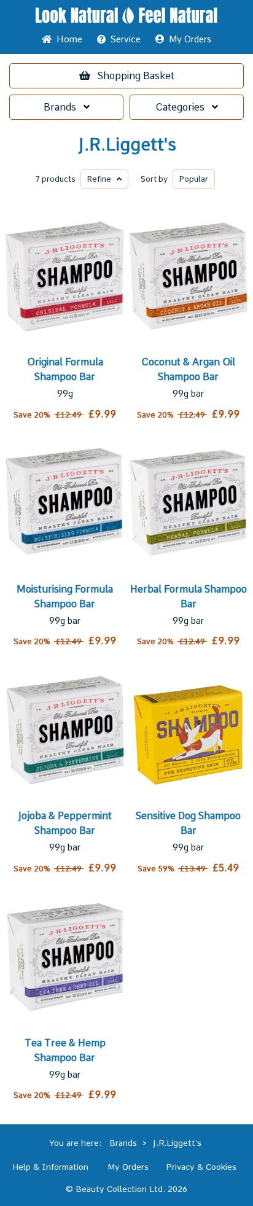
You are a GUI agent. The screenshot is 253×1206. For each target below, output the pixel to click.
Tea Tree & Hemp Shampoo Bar (65, 1050)
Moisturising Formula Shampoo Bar (65, 596)
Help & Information (50, 1167)
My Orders (187, 39)
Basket (136, 76)
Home (67, 39)
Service (126, 39)
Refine (102, 179)
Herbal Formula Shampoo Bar (188, 596)
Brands (64, 107)
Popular (193, 179)
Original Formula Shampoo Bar (65, 369)
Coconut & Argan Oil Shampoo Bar (188, 369)
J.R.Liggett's (126, 144)
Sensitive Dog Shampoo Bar (188, 823)
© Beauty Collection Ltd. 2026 (126, 1189)
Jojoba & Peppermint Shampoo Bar (65, 823)
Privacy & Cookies (201, 1167)
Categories (183, 107)
